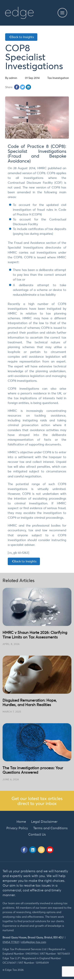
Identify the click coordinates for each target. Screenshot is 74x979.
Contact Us (37, 834)
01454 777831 (11, 942)
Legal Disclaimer (44, 821)
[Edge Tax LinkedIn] (32, 849)
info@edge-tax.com (33, 942)
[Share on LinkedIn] (28, 87)
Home (21, 821)
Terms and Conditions (50, 828)
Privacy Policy (17, 828)
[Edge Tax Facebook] (24, 849)
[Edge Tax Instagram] (41, 849)
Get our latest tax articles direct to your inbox (37, 800)
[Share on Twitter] (22, 87)
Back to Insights (22, 37)
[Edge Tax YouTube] (49, 849)
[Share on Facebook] (16, 87)
